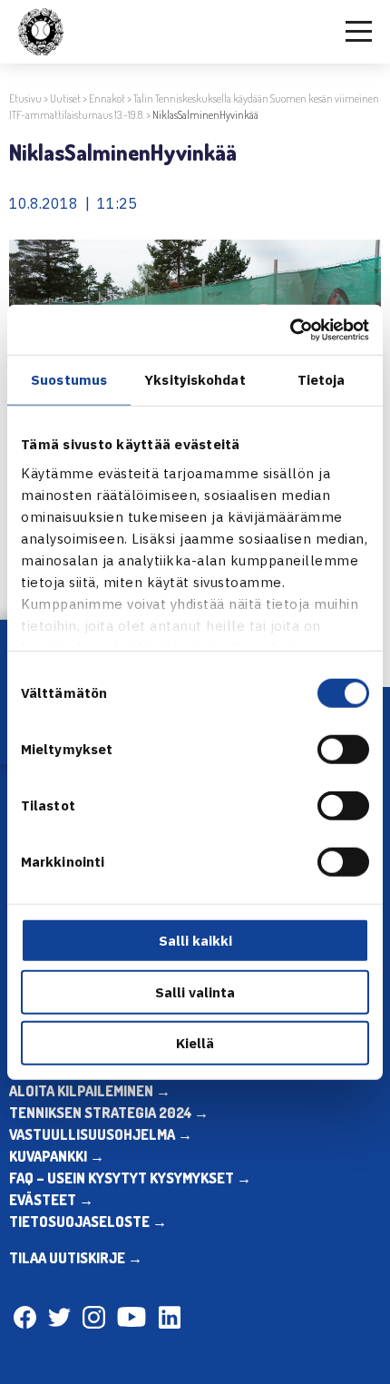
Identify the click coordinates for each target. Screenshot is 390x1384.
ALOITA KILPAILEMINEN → (90, 1091)
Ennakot (107, 98)
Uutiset (65, 98)
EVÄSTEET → (51, 1200)
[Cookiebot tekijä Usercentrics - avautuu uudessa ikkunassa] (289, 329)
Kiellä (195, 1043)
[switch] (343, 749)
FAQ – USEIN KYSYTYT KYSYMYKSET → (130, 1178)
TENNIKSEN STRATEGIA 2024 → (109, 1113)
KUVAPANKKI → (56, 1156)
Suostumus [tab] (69, 379)
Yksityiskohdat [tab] (194, 379)
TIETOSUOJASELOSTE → (88, 1221)
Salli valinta (195, 991)
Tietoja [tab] (321, 379)
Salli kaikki (195, 940)
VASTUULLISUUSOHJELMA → (100, 1134)
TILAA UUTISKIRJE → (75, 1258)
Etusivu (25, 98)
